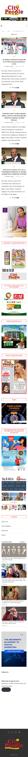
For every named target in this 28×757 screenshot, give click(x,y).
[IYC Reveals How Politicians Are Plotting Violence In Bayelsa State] (14, 46)
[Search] (26, 26)
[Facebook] (9, 732)
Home (2, 31)
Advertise (4, 530)
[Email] (19, 732)
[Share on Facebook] (12, 87)
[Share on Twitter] (14, 87)
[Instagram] (16, 732)
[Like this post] (10, 87)
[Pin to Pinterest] (16, 87)
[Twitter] (12, 732)
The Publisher (6, 526)
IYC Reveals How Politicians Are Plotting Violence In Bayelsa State (14, 62)
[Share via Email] (18, 87)
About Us (4, 522)
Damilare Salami (9, 66)
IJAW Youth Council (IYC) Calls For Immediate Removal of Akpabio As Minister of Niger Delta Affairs (14, 172)
